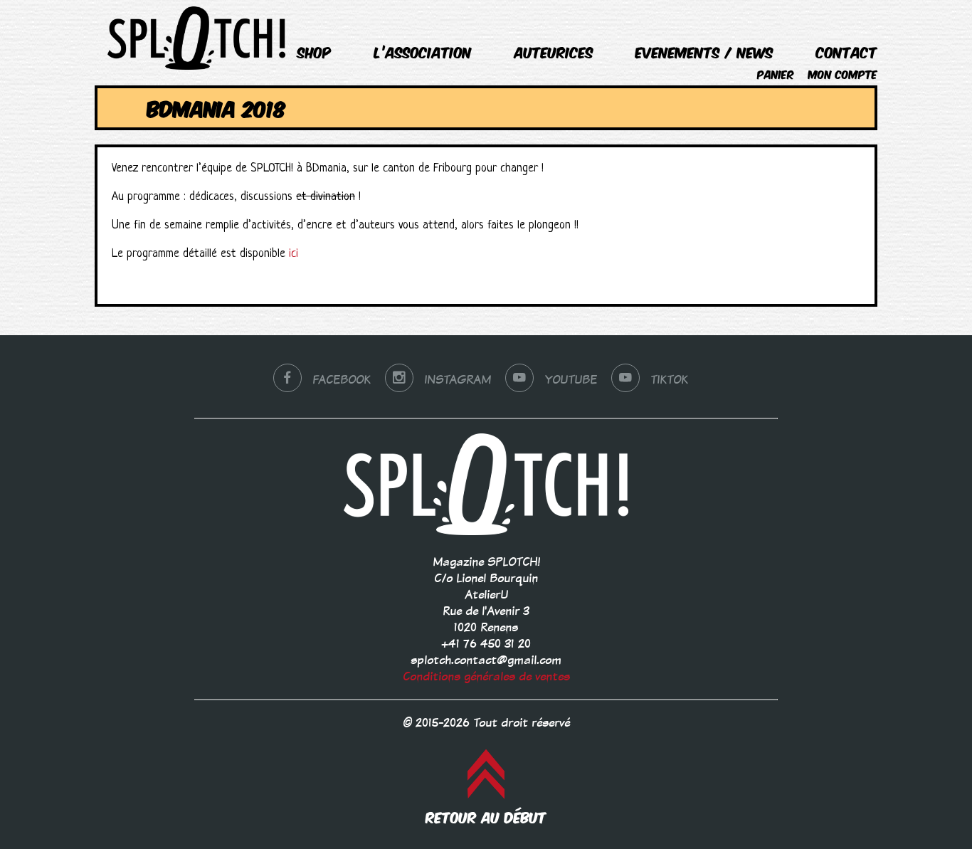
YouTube (570, 379)
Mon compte (842, 73)
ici (293, 253)
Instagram (457, 379)
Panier (775, 73)
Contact (846, 51)
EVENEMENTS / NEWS (704, 51)
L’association (423, 51)
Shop (314, 51)
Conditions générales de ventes (486, 676)
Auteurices (553, 51)
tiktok (669, 379)
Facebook (341, 379)
